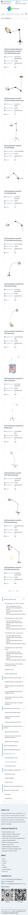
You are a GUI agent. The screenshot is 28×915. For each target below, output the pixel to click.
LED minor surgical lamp (11, 761)
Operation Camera (9, 669)
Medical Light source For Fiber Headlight (12, 717)
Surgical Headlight (9, 778)
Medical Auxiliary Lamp (9, 753)
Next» (17, 590)
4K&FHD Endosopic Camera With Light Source (14, 686)
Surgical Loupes (9, 782)
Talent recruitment (6, 869)
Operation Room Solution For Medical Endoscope (14, 703)
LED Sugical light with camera (13, 606)
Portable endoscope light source (13, 722)
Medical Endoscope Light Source (12, 708)
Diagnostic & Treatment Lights (11, 790)
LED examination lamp (10, 766)
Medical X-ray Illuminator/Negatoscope (13, 786)
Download (4, 867)
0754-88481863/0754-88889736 (13, 879)
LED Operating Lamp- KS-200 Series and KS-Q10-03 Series (14, 664)
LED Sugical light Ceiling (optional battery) (14, 608)
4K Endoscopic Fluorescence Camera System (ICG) (14, 697)
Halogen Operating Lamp (11, 673)
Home (2, 18)
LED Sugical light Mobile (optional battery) (14, 611)
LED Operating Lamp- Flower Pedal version (13, 648)
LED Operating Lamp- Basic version (13, 618)
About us (4, 861)
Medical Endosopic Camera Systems (13, 677)
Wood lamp (7, 794)
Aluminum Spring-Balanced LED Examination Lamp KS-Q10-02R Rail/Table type (13, 51)
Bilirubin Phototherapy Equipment (12, 749)
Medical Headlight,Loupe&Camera (12, 770)
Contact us (5, 871)
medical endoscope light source (12, 712)
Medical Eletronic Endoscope (12, 741)
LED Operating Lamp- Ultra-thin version (14, 603)
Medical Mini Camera (10, 774)
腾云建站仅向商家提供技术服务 (11, 913)
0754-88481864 (9, 881)
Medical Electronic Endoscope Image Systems (13, 727)
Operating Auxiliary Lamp (11, 757)
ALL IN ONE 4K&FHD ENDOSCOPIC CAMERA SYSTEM (13, 692)
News (3, 865)
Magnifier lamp (8, 798)
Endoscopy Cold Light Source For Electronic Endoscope (13, 736)
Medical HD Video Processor (12, 731)
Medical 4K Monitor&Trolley (10, 745)
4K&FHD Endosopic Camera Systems (14, 681)
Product (4, 863)
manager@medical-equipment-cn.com (15, 883)
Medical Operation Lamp (10, 599)
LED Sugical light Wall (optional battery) (15, 614)
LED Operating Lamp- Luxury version (14, 633)
